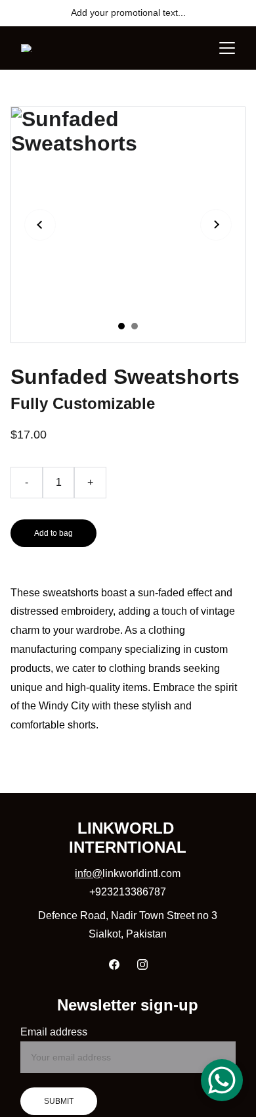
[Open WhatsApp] (222, 1080)
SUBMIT (59, 1101)
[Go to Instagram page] (142, 964)
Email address (53, 1031)
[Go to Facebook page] (114, 964)
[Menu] (227, 48)
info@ (88, 873)
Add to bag (53, 533)
